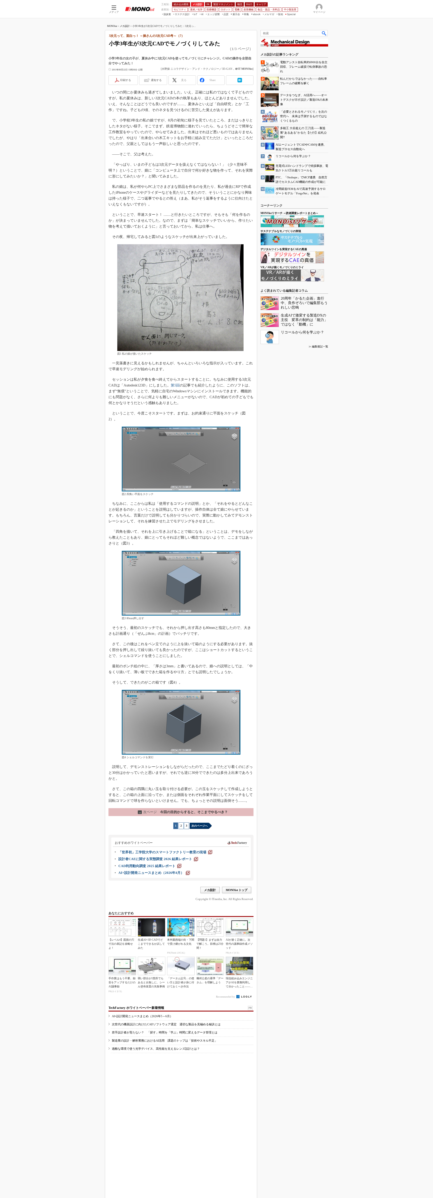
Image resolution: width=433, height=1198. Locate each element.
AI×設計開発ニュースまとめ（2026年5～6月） (142, 1016)
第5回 (175, 385)
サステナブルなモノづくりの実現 (280, 231)
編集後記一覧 (320, 346)
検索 (324, 33)
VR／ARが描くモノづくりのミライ (282, 267)
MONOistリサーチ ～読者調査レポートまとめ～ (289, 213)
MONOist (112, 26)
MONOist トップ (236, 890)
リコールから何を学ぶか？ (302, 332)
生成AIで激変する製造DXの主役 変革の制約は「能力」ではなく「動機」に (304, 319)
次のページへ (199, 825)
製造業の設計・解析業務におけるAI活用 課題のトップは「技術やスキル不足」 (164, 1040)
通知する (156, 80)
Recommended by (226, 996)
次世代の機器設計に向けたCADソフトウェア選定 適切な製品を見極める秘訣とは (166, 1024)
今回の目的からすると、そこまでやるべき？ (183, 812)
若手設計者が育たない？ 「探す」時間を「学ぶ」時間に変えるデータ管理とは (164, 1032)
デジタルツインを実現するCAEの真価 (283, 249)
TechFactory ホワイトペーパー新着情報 (136, 1008)
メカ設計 (125, 26)
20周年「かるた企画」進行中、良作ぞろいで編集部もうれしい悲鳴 (304, 302)
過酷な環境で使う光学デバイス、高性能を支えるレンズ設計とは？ (156, 1048)
